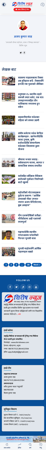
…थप (19, 314)
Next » (37, 265)
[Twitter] (21, 52)
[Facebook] (24, 52)
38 (28, 265)
